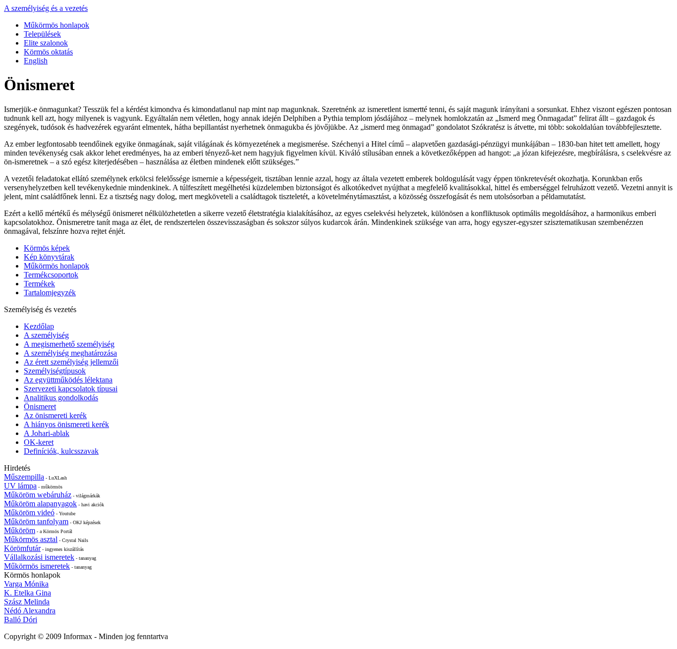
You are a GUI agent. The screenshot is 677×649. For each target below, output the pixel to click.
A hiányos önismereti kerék (66, 424)
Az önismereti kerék (55, 415)
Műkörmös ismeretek (37, 566)
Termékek (39, 283)
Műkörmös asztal (30, 539)
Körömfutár (22, 548)
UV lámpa (20, 486)
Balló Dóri (20, 619)
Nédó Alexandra (30, 610)
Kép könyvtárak (49, 257)
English (36, 60)
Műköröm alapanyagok (40, 503)
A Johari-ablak (46, 433)
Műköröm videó (29, 512)
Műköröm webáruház (37, 494)
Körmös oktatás (48, 52)
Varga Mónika (26, 584)
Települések (42, 34)
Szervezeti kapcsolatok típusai (70, 388)
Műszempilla (24, 477)
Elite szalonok (46, 43)
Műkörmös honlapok (56, 25)
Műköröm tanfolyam (36, 521)
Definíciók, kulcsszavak (61, 451)
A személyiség (46, 335)
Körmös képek (47, 248)
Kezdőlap (39, 326)
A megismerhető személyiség (69, 344)
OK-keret (39, 442)
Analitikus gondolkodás (61, 397)
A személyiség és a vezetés (46, 8)
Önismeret (40, 406)
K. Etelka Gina (27, 593)
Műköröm (19, 530)
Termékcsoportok (51, 274)
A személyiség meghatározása (70, 353)
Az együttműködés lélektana (68, 380)
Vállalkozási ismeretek (39, 557)
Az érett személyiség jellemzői (71, 362)
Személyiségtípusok (55, 371)
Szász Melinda (27, 601)
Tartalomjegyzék (50, 292)
